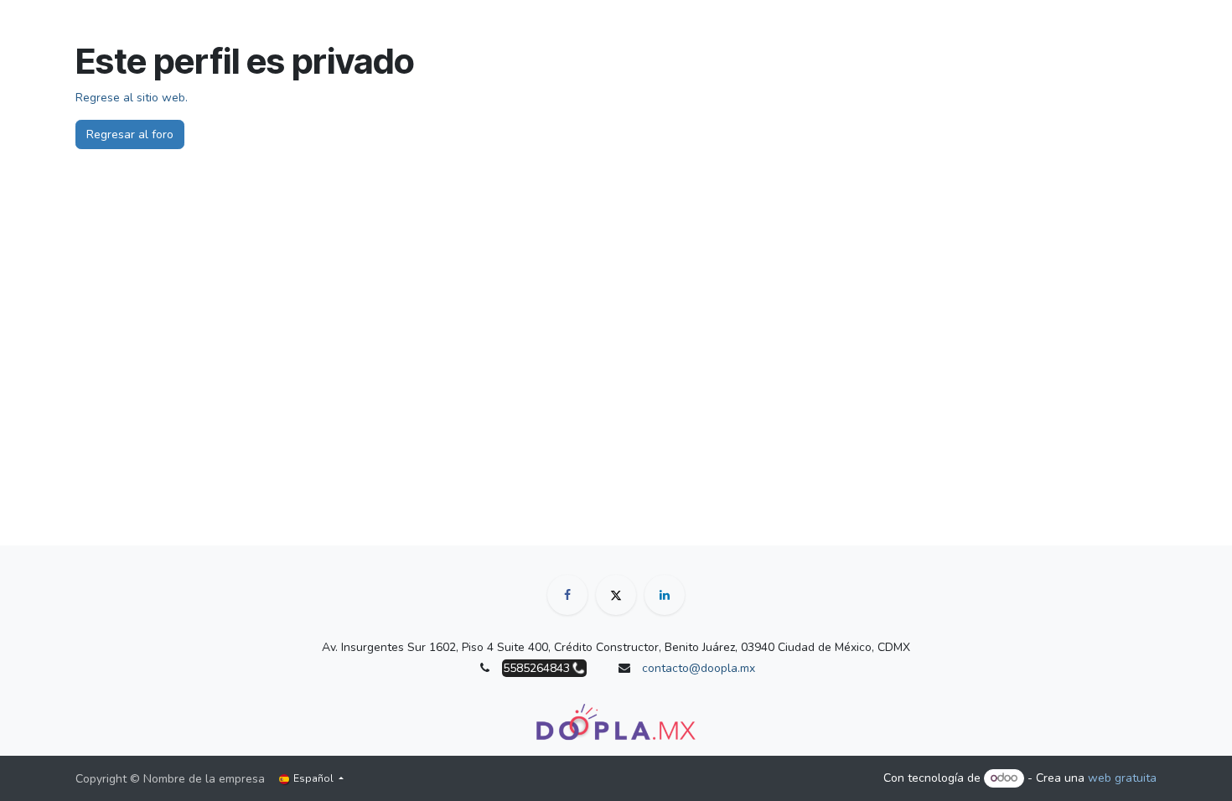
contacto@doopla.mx (698, 668)
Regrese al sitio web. (131, 98)
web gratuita (1122, 778)
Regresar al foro (129, 134)
